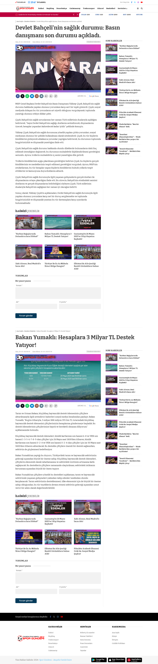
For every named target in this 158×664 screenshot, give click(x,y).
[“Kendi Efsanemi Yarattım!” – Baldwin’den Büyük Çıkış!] (111, 154)
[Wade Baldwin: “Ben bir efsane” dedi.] (111, 129)
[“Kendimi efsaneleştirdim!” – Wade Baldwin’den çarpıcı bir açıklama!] (111, 139)
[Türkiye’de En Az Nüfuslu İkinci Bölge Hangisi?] (58, 253)
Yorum (19, 285)
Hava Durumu (85, 640)
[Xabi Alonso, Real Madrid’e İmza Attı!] (28, 253)
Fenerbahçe (61, 8)
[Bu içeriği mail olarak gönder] (37, 96)
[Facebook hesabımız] (131, 2)
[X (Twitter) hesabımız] (135, 2)
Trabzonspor (89, 8)
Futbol (41, 8)
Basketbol (110, 8)
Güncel (100, 8)
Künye (114, 636)
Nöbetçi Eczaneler (87, 633)
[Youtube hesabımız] (142, 2)
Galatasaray (75, 8)
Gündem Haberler (93, 42)
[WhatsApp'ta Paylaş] (27, 96)
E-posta (63, 302)
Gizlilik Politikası (118, 643)
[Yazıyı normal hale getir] (56, 96)
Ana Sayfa (115, 633)
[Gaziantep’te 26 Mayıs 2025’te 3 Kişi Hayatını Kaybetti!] (87, 223)
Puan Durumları (86, 643)
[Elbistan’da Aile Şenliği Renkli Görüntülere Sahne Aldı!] (87, 253)
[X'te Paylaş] (22, 96)
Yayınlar (83, 651)
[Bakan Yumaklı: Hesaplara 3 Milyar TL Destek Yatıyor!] (58, 223)
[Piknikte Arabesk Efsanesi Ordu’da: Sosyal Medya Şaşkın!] (111, 117)
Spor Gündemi (45, 660)
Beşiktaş (50, 8)
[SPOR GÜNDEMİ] (24, 10)
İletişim (115, 640)
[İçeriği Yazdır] (41, 96)
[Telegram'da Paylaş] (32, 96)
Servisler (122, 8)
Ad (17, 302)
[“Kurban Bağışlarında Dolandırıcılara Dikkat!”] (28, 223)
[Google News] (94, 96)
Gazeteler (84, 647)
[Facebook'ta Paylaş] (18, 96)
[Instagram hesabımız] (138, 2)
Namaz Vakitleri (86, 636)
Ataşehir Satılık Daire (62, 660)
